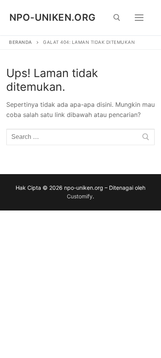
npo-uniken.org (52, 17)
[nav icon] (139, 17)
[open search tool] (116, 17)
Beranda (20, 42)
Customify (80, 196)
